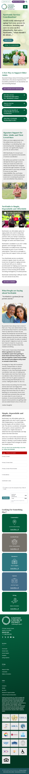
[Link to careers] (14, 581)
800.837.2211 (5, 632)
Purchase (5, 498)
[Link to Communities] (14, 523)
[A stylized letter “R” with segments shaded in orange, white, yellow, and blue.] (14, 751)
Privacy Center (22, 770)
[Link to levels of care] (14, 542)
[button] (14, 96)
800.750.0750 (8, 634)
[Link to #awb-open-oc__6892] (26, 2)
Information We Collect (8, 772)
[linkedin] (13, 637)
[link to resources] (14, 562)
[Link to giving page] (14, 602)
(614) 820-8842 (11, 449)
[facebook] (2, 637)
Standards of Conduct (20, 772)
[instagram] (8, 637)
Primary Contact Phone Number (9, 468)
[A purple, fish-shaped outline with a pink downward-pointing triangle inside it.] (6, 750)
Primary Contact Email (7, 462)
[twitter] (5, 637)
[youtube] (10, 637)
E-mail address (5, 474)
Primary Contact (6, 456)
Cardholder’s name (6, 480)
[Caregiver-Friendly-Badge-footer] (14, 715)
